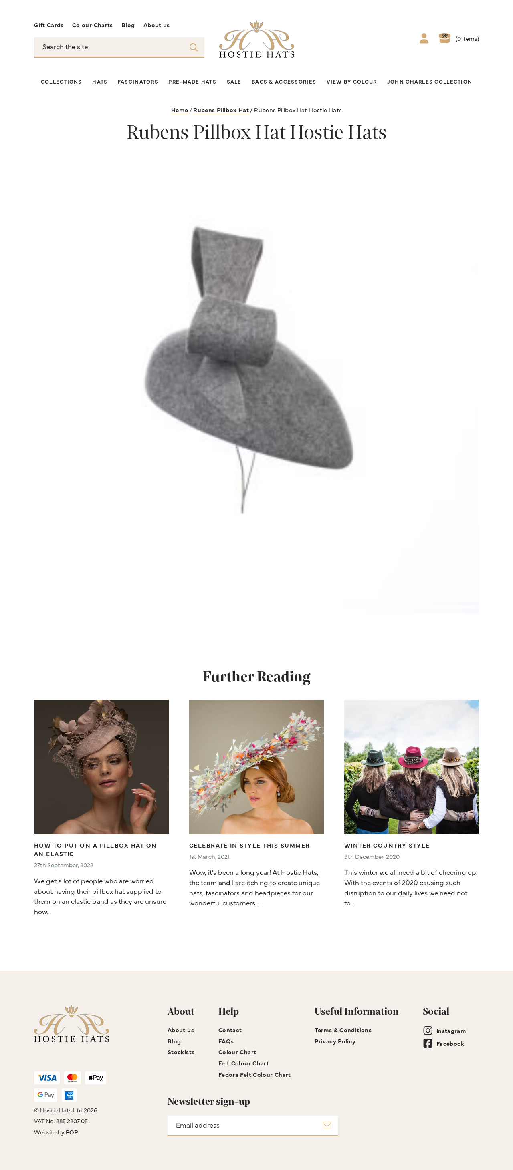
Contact (230, 1029)
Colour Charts (92, 24)
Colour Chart (237, 1051)
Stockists (181, 1051)
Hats (99, 81)
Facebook (450, 1043)
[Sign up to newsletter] (327, 1126)
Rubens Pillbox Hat (221, 109)
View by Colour (352, 81)
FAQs (226, 1041)
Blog (128, 24)
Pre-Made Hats (192, 81)
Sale (234, 81)
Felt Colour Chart (243, 1063)
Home (179, 109)
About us (156, 24)
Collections (61, 81)
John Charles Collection (429, 81)
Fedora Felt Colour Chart (254, 1074)
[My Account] (424, 39)
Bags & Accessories (284, 81)
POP (72, 1132)
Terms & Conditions (343, 1029)
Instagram (451, 1030)
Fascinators (138, 81)
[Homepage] (256, 39)
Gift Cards (49, 24)
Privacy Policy (335, 1041)
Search (193, 47)
